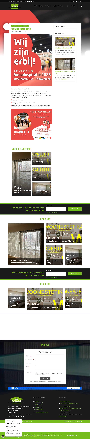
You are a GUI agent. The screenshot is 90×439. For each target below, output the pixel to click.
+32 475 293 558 (39, 409)
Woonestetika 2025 (65, 406)
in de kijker (22, 25)
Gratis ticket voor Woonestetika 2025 (63, 48)
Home (12, 25)
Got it (77, 435)
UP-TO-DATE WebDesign (77, 421)
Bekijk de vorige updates (52, 212)
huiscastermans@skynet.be (16, 1)
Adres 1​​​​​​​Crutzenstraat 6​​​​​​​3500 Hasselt (39, 403)
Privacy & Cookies (67, 421)
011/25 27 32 (38, 407)
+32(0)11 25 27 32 (30, 1)
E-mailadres (49, 205)
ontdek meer (69, 54)
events (16, 25)
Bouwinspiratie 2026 (65, 401)
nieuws (27, 25)
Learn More (70, 435)
